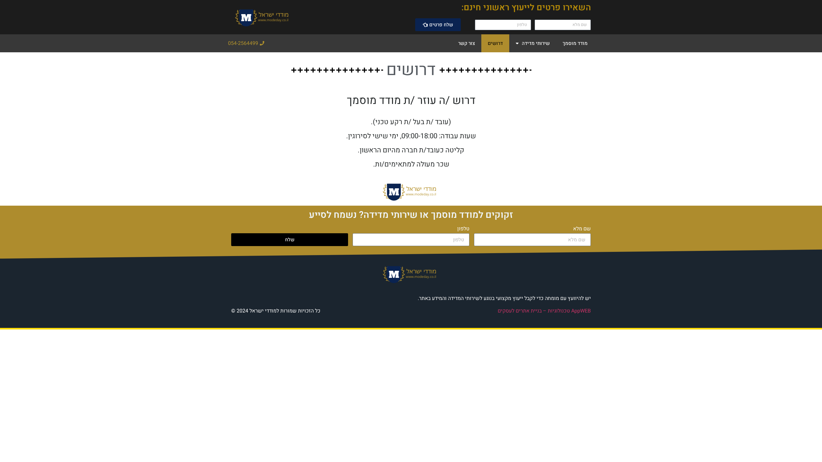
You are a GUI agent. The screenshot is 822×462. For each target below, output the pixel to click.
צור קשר (466, 43)
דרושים (495, 43)
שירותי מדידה (536, 43)
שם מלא (582, 229)
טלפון (463, 229)
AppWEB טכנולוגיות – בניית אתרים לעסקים (544, 311)
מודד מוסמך (575, 43)
